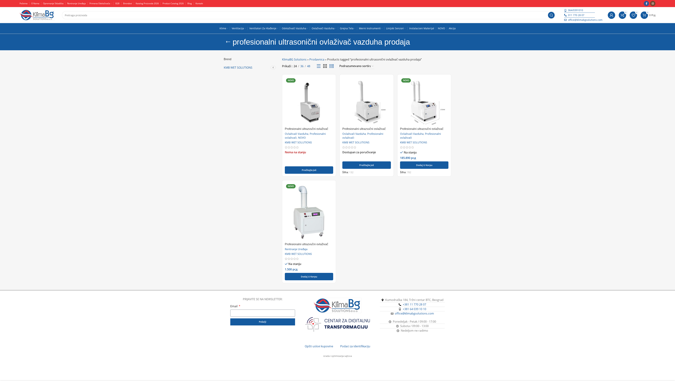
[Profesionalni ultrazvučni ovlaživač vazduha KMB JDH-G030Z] (309, 212)
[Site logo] (37, 15)
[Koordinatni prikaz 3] (325, 66)
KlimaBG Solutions (294, 59)
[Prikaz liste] (319, 66)
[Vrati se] (228, 42)
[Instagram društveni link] (652, 3)
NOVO (302, 137)
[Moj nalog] (611, 15)
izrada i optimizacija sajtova (337, 356)
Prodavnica (316, 59)
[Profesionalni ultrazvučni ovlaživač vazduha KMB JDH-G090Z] (424, 101)
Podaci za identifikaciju (355, 346)
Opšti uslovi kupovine (319, 346)
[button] (424, 165)
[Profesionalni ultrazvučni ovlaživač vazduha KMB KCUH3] (309, 101)
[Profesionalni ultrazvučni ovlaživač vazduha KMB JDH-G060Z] (366, 101)
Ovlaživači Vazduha (296, 133)
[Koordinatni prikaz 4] (331, 66)
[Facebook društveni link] (646, 3)
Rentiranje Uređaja (296, 249)
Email (234, 306)
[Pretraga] (551, 15)
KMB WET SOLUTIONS (298, 142)
